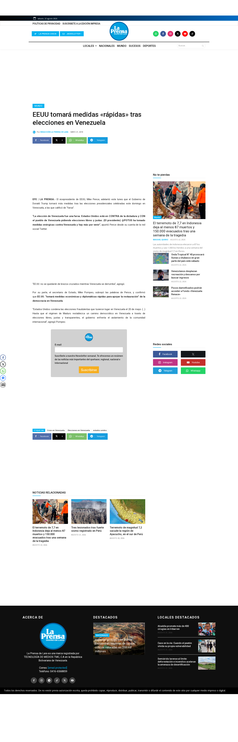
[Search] (202, 45)
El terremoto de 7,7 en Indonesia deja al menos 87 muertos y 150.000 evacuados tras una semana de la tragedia (49, 534)
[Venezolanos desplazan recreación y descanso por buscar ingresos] (161, 275)
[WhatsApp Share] (3, 371)
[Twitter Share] (3, 364)
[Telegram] (49, 680)
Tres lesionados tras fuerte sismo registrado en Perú (87, 529)
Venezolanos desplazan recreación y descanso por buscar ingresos (185, 274)
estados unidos (100, 430)
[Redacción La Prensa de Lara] (35, 132)
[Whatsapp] (156, 34)
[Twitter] (178, 34)
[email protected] (57, 667)
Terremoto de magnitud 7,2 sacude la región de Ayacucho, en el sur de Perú (126, 531)
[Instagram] (170, 34)
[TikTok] (57, 680)
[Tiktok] (192, 34)
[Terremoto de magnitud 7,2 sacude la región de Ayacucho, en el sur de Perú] (127, 511)
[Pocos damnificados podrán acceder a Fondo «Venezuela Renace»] (161, 291)
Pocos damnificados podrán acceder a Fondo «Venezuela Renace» (186, 291)
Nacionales (102, 635)
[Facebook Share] (3, 357)
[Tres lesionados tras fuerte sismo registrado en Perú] (89, 511)
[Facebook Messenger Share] (3, 378)
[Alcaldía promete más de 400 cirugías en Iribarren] (206, 629)
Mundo (38, 106)
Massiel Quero (160, 239)
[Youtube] (185, 34)
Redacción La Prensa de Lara (54, 132)
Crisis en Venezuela (56, 430)
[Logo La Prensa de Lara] (119, 31)
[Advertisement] (119, 76)
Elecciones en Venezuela (79, 430)
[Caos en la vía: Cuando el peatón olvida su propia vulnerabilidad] (206, 646)
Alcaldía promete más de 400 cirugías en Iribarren (173, 627)
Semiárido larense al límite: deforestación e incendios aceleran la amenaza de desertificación (177, 661)
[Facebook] (163, 34)
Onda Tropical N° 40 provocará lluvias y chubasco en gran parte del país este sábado (187, 257)
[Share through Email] (3, 385)
